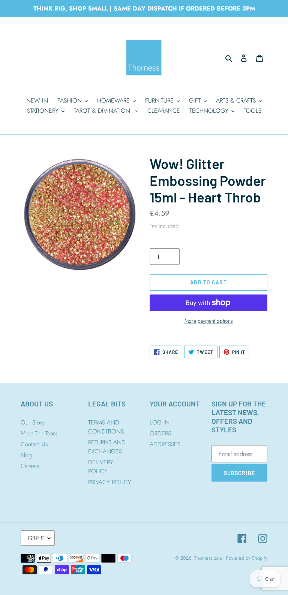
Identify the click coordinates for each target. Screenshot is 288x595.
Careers (30, 466)
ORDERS (160, 433)
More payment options (208, 321)
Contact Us (34, 444)
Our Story (33, 422)
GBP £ (36, 538)
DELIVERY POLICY (100, 467)
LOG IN (160, 422)
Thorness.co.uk (209, 558)
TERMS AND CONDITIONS (106, 427)
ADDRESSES (165, 444)
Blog (26, 455)
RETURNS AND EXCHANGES (107, 447)
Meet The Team (39, 433)
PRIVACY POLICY (109, 482)
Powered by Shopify (246, 558)
